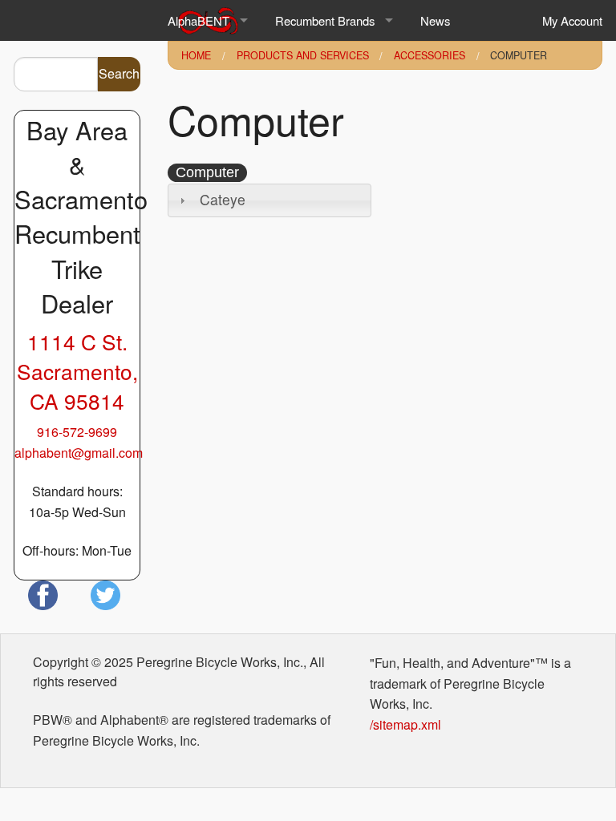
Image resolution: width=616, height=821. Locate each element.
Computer (518, 55)
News (435, 20)
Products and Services (303, 55)
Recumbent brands (325, 20)
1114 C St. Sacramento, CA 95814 (77, 370)
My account (572, 20)
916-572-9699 (77, 432)
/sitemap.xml (405, 724)
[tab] (269, 200)
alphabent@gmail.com (78, 452)
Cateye (222, 199)
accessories (429, 55)
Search (119, 73)
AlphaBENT (198, 20)
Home (196, 55)
